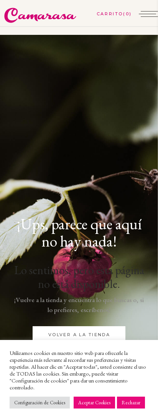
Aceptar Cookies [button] (94, 402)
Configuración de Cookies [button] (39, 402)
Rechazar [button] (131, 402)
